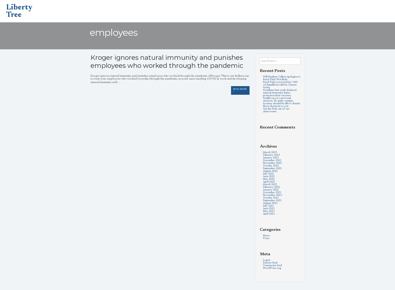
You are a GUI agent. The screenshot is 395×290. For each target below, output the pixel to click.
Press (266, 238)
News (266, 235)
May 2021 (268, 211)
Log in (266, 260)
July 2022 (268, 173)
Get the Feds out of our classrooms (276, 110)
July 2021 (268, 206)
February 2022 (271, 187)
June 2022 (269, 176)
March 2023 (270, 152)
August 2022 (270, 171)
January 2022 (271, 189)
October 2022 (271, 165)
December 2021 (272, 192)
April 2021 (269, 214)
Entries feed (270, 262)
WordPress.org (272, 268)
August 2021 (270, 203)
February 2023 (271, 155)
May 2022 (268, 179)
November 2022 (272, 163)
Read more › (240, 90)
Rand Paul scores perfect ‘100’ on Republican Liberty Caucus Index (280, 85)
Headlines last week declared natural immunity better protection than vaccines (279, 93)
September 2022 (272, 168)
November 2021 (272, 195)
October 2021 (271, 197)
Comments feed (272, 265)
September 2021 (272, 200)
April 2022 (269, 181)
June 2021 (269, 208)
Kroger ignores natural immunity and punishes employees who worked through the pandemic (167, 61)
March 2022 (270, 184)
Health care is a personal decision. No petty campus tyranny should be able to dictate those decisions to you (281, 102)
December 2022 (272, 160)
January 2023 (271, 157)
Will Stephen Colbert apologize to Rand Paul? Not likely (281, 78)
